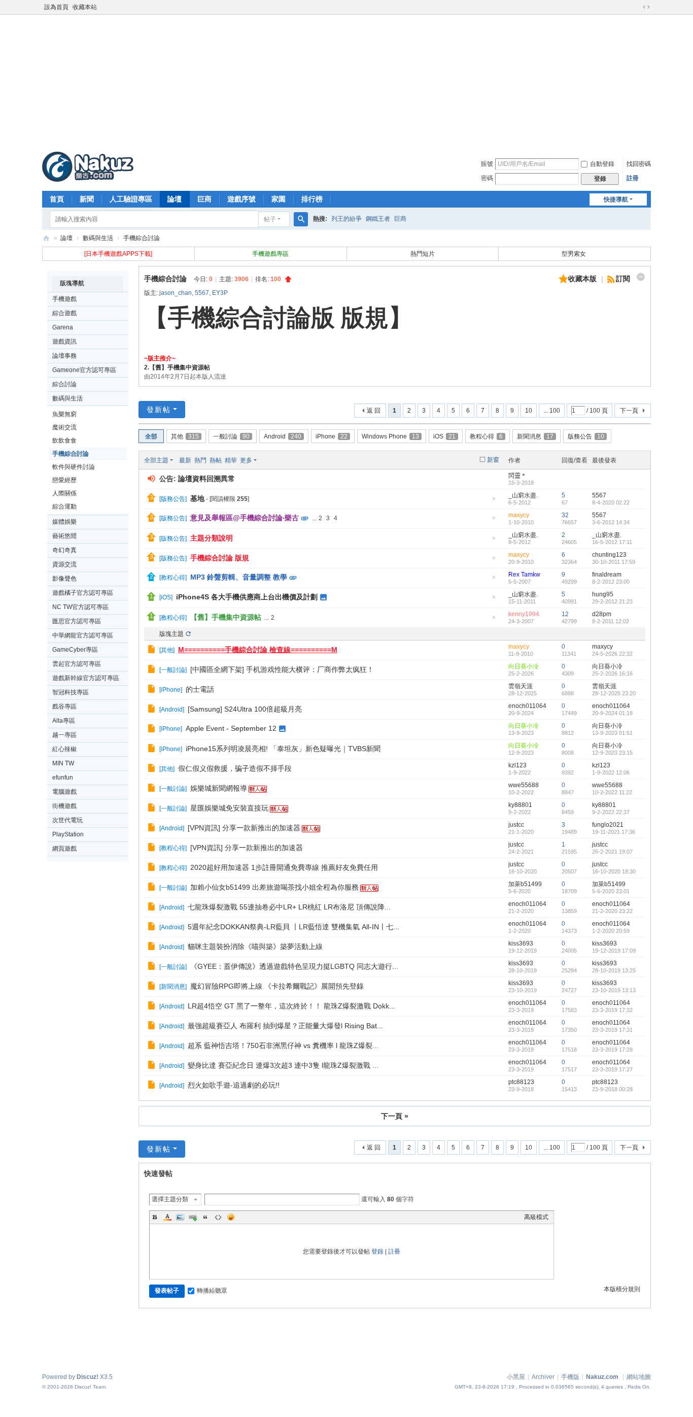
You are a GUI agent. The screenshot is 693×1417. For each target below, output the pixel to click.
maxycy (518, 515)
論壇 (174, 199)
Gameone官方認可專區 (84, 370)
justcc (516, 824)
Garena (62, 327)
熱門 (200, 460)
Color (167, 1217)
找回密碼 (639, 163)
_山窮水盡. (523, 495)
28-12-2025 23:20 (614, 693)
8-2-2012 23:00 (611, 582)
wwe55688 (523, 785)
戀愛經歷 (64, 480)
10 (528, 410)
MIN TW (63, 763)
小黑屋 (516, 1376)
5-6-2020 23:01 (611, 891)
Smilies (231, 1217)
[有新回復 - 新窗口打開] (152, 650)
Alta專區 (63, 720)
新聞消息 (535, 436)
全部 (151, 436)
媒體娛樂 (64, 521)
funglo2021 (607, 824)
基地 (197, 498)
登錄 (377, 1251)
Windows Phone (390, 436)
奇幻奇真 (64, 550)
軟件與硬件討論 (73, 466)
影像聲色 (64, 578)
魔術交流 (64, 427)
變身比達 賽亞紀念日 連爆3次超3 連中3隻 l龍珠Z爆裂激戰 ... (283, 1065)
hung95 (602, 594)
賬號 (487, 163)
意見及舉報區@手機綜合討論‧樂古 (244, 518)
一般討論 (231, 436)
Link (193, 1217)
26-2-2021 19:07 (612, 852)
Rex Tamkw (524, 574)
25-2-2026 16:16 (612, 673)
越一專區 (64, 734)
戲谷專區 (64, 706)
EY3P (220, 292)
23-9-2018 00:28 (612, 1089)
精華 (231, 460)
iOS (444, 436)
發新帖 (159, 410)
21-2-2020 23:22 (612, 911)
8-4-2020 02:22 (611, 502)
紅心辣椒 (64, 749)
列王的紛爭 (346, 218)
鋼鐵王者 (378, 218)
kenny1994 (523, 614)
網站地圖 (639, 1376)
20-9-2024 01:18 (612, 713)
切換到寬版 (646, 7)
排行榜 (312, 199)
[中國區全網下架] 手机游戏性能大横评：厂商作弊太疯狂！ (282, 669)
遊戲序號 (241, 199)
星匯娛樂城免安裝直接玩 (229, 808)
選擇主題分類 (170, 1199)
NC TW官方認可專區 (80, 607)
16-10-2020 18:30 (614, 871)
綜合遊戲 (64, 313)
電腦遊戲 (64, 791)
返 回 (373, 410)
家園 (278, 199)
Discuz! (87, 1376)
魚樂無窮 (64, 414)
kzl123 (517, 765)
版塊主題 (171, 633)
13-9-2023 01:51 (612, 733)
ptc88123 (521, 1082)
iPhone (332, 436)
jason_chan (175, 292)
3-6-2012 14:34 (611, 522)
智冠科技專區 (70, 692)
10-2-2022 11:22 (612, 792)
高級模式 (536, 1217)
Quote (205, 1217)
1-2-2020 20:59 (611, 931)
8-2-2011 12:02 (610, 621)
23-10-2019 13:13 (614, 990)
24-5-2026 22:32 (612, 654)
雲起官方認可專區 (76, 663)
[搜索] (301, 219)
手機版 (570, 1376)
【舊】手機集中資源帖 (225, 617)
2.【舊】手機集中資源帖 (177, 367)
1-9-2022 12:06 (611, 772)
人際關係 (64, 493)
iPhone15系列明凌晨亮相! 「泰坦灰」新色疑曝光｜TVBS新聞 (283, 749)
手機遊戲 (64, 298)
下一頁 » (394, 1116)
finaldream (606, 574)
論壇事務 (64, 355)
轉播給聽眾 (212, 1290)
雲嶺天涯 (520, 686)
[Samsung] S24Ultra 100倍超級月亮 (245, 709)
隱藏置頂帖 (494, 501)
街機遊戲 (64, 805)
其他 (185, 436)
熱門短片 (422, 253)
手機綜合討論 (141, 238)
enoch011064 (527, 706)
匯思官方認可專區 (76, 621)
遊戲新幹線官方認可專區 (85, 678)
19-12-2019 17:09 (614, 951)
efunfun (62, 777)
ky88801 (520, 804)
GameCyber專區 (75, 649)
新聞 (87, 199)
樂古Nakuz (46, 238)
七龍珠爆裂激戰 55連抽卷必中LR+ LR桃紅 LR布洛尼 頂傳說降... (289, 907)
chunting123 (609, 554)
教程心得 (486, 436)
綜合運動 (64, 506)
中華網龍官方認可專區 (82, 635)
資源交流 (64, 564)
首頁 (57, 199)
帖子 (270, 219)
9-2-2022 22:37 (611, 812)
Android (282, 436)
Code (218, 1217)
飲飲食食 (64, 440)
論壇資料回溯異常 (206, 479)
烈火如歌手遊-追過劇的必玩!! (234, 1085)
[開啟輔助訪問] (636, 7)
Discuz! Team (90, 1387)
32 (565, 515)
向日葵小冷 (523, 666)
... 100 (551, 410)
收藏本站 (85, 7)
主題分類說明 (211, 538)
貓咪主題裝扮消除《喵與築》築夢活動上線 (255, 946)
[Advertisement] (346, 80)
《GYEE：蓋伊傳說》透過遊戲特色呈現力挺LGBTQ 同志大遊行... (294, 966)
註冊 (633, 178)
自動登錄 (602, 163)
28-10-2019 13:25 (614, 970)
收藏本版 (583, 279)
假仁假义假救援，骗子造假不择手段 (235, 768)
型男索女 (574, 253)
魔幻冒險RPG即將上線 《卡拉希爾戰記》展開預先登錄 (277, 986)
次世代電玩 (67, 820)
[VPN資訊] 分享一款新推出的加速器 (244, 828)
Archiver (543, 1376)
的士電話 (200, 689)
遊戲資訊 (64, 341)
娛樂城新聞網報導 (218, 788)
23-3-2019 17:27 (612, 1069)
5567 (202, 292)
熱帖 (216, 460)
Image (180, 1217)
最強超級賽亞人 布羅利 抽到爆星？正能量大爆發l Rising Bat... (285, 1026)
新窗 (493, 459)
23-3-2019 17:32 (612, 1010)
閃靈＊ (517, 475)
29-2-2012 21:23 (612, 601)
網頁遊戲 (64, 848)
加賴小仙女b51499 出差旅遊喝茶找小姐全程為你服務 (274, 887)
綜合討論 (64, 384)
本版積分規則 (622, 1289)
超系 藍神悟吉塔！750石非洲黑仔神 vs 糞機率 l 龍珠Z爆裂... (283, 1045)
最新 (185, 460)
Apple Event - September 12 (231, 728)
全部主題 (156, 460)
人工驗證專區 (131, 199)
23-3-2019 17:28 (612, 1050)
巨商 (204, 199)
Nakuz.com (602, 1376)
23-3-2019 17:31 (612, 1030)
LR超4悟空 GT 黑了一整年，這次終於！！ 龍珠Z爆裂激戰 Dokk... (291, 1006)
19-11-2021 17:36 (613, 832)
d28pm (601, 614)
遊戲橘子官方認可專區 (82, 592)
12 (565, 614)
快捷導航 (616, 199)
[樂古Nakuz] (87, 166)
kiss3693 (520, 943)
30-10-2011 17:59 (613, 562)
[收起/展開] (640, 277)
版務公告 (586, 436)
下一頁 (629, 410)
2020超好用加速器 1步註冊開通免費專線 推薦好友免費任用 (284, 867)
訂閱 (623, 279)
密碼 (487, 178)
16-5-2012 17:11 (612, 542)
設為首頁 (56, 7)
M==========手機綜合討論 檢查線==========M (257, 650)
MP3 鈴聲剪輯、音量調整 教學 (238, 577)
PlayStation (68, 834)
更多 (246, 460)
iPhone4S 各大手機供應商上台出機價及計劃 (247, 597)
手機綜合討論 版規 (219, 558)
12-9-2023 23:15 (612, 753)
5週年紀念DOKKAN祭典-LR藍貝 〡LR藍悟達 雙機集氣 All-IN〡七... (293, 927)
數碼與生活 (98, 238)
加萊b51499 (525, 884)
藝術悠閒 (64, 535)
